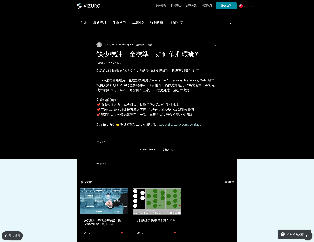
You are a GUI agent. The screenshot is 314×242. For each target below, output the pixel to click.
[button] (229, 22)
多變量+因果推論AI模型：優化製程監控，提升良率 (102, 222)
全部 (83, 22)
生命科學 (119, 22)
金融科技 (176, 22)
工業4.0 (138, 22)
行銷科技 (156, 22)
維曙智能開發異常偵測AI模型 (156, 220)
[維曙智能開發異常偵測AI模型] (157, 201)
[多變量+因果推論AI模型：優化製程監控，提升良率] (104, 201)
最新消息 (99, 22)
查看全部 (229, 181)
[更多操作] (216, 45)
